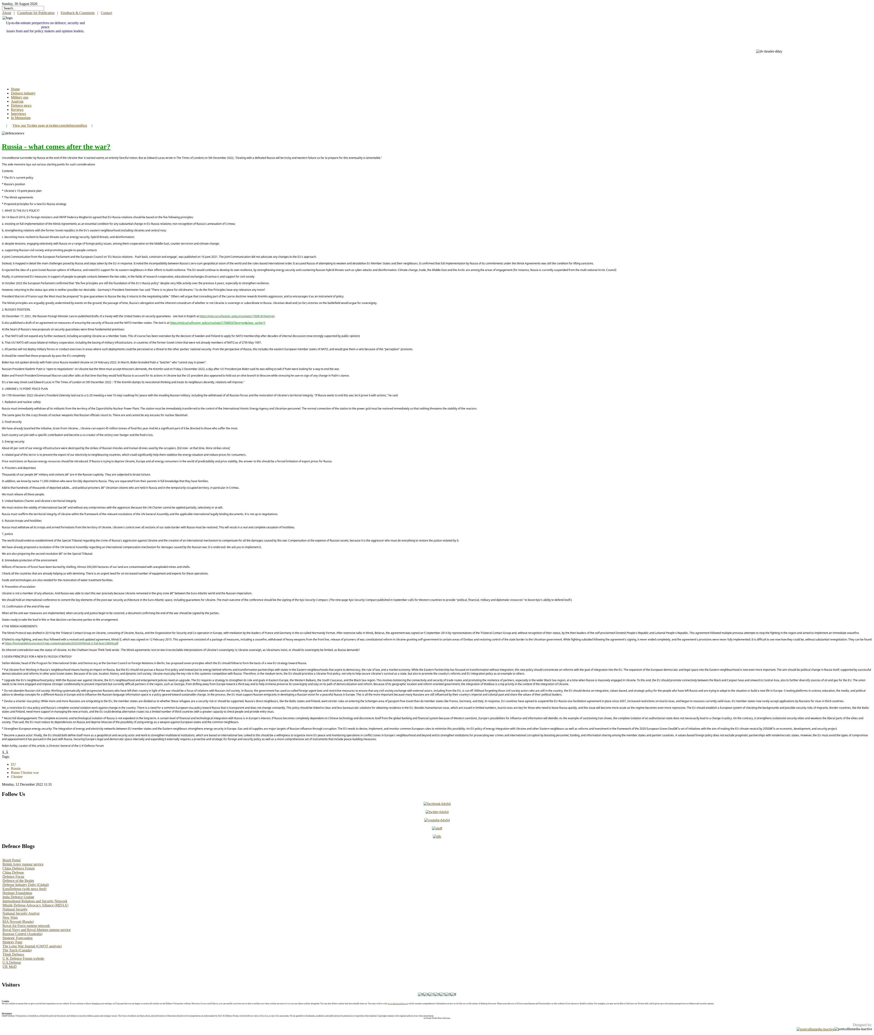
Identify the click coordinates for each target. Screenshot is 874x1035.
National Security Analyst (21, 913)
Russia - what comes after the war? (56, 146)
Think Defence (13, 954)
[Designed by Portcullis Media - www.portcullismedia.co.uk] (815, 1029)
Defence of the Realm (18, 881)
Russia (15, 768)
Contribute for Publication (36, 13)
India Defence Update (18, 897)
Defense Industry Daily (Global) (26, 885)
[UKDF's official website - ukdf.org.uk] (437, 828)
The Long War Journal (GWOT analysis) (32, 946)
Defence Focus (13, 876)
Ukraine (17, 777)
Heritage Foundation (17, 893)
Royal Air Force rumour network (26, 926)
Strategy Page (12, 942)
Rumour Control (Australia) (22, 934)
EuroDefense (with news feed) (24, 889)
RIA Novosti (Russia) (18, 922)
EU (13, 764)
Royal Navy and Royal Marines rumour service (37, 930)
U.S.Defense (12, 962)
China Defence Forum (19, 868)
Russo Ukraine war (25, 772)
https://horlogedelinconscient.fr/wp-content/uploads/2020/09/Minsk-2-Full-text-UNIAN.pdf (61, 643)
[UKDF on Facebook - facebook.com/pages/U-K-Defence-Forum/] (437, 804)
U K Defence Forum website (23, 958)
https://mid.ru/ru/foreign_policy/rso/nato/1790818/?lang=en (237, 316)
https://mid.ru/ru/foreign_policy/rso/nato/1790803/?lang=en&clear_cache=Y (217, 323)
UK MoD (10, 967)
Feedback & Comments (78, 13)
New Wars (10, 917)
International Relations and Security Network (35, 901)
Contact (106, 13)
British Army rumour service (23, 864)
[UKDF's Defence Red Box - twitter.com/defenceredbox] (437, 812)
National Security (15, 909)
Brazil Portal (11, 860)
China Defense (13, 872)
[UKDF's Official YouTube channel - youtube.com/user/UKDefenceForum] (437, 820)
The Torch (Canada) (17, 950)
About (6, 13)
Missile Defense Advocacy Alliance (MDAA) (35, 905)
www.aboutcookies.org (398, 1003)
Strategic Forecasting (18, 938)
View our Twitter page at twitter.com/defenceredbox (50, 125)
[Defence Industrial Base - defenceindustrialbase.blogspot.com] (437, 836)
